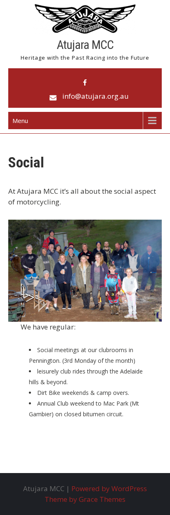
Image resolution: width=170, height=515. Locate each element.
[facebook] (85, 82)
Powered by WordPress (109, 488)
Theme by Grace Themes (85, 499)
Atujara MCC (85, 44)
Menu (20, 120)
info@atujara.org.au (95, 96)
